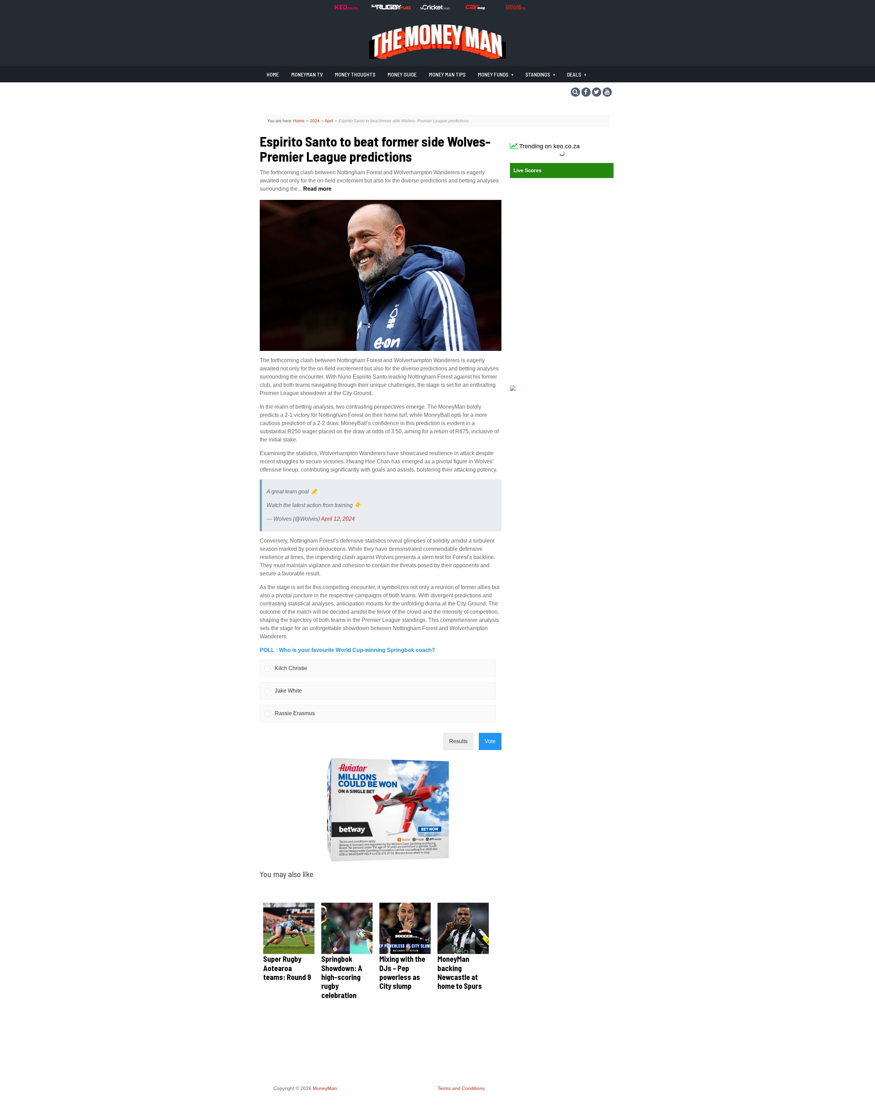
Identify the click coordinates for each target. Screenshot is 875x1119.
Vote (490, 741)
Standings (537, 74)
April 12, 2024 (338, 519)
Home (273, 74)
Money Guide (402, 74)
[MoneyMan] (437, 57)
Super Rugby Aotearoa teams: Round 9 (287, 967)
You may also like (286, 874)
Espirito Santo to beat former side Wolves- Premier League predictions (375, 148)
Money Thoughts (355, 74)
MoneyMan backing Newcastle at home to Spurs (460, 972)
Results (458, 741)
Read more (317, 189)
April (329, 121)
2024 (315, 121)
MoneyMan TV (307, 74)
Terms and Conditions (461, 1088)
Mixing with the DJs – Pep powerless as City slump (402, 972)
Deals (574, 74)
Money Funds (493, 74)
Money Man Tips (447, 74)
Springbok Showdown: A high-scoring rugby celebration (341, 976)
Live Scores (527, 170)
